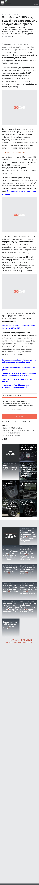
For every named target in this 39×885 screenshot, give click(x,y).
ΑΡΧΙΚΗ (4, 14)
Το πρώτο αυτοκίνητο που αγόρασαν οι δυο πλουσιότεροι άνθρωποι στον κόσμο (19, 374)
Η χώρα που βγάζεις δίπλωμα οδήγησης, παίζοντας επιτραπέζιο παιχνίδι (18, 386)
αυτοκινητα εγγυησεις (12, 435)
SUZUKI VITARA (24, 422)
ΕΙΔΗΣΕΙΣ (16, 14)
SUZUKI (14, 422)
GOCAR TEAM (6, 36)
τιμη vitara (30, 430)
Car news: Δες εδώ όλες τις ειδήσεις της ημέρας (18, 369)
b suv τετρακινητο (10, 430)
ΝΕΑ (10, 14)
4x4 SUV (21, 430)
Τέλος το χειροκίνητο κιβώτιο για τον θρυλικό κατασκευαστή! (17, 380)
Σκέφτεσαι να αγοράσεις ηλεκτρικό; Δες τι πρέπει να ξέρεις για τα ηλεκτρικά (19, 361)
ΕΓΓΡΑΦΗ (19, 416)
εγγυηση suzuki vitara (11, 433)
